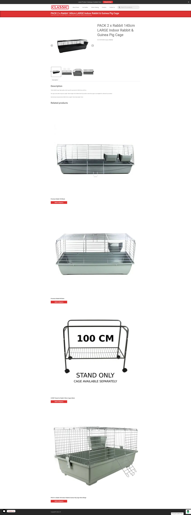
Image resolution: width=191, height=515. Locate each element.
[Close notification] (189, 2)
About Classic (76, 7)
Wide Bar (111, 39)
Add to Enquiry (59, 202)
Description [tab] (55, 80)
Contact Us (112, 7)
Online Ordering (95, 7)
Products (104, 7)
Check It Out (107, 2)
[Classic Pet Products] (58, 7)
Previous (51, 71)
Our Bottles (85, 7)
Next (93, 71)
